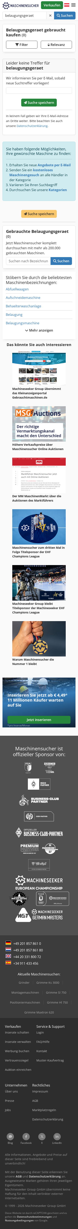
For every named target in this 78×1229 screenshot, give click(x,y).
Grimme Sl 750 (56, 992)
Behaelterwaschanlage (23, 306)
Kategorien (58, 190)
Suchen (66, 15)
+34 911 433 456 (25, 963)
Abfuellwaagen (17, 289)
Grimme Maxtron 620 (39, 1012)
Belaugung (14, 314)
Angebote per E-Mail (54, 165)
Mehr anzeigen (40, 330)
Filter (23, 44)
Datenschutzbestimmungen (34, 1216)
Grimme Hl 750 (57, 1002)
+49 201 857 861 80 (28, 950)
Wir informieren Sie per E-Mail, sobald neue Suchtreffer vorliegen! (35, 80)
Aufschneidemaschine (23, 297)
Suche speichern (40, 102)
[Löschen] (50, 15)
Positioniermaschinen (25, 1002)
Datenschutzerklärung (32, 126)
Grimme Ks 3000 (47, 983)
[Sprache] (66, 5)
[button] (73, 5)
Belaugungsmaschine (22, 323)
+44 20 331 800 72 (27, 957)
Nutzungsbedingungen (19, 1220)
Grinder (24, 983)
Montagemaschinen (25, 992)
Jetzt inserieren (39, 720)
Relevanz (57, 44)
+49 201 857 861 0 (27, 943)
